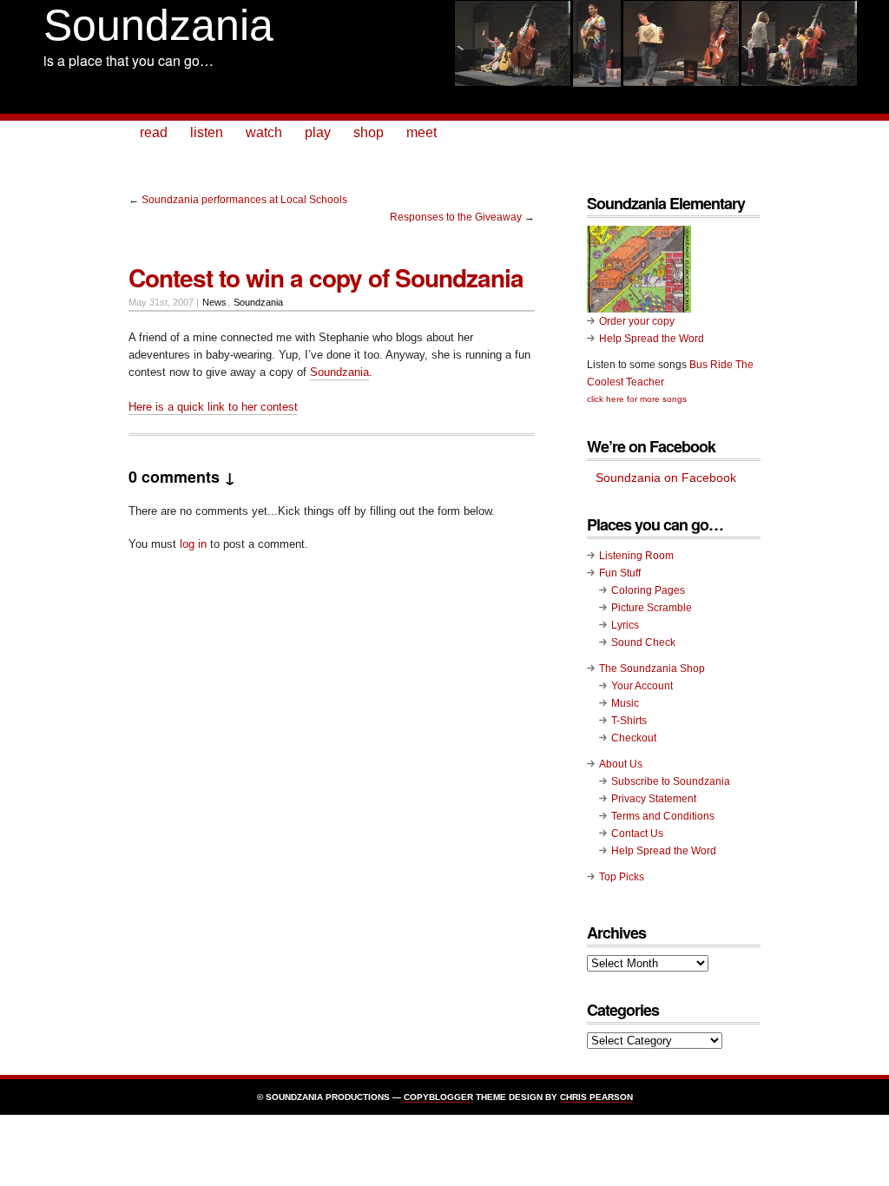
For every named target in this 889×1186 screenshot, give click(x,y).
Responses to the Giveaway (456, 217)
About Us (620, 764)
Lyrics (625, 625)
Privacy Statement (653, 799)
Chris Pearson (596, 1097)
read (154, 132)
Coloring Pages (648, 590)
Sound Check (643, 642)
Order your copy (637, 321)
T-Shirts (629, 721)
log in (193, 543)
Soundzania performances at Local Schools (244, 200)
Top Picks (621, 877)
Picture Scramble (651, 608)
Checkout (633, 738)
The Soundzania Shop (652, 668)
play (318, 132)
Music (625, 703)
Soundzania (158, 25)
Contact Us (637, 833)
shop (368, 132)
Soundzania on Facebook (666, 477)
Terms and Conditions (662, 816)
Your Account (642, 686)
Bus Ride (711, 365)
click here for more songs (637, 399)
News (214, 302)
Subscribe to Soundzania (670, 781)
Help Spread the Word (651, 339)
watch (264, 132)
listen (206, 132)
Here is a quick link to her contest (213, 406)
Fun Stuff (620, 573)
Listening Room (636, 556)
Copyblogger (438, 1097)
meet (421, 132)
